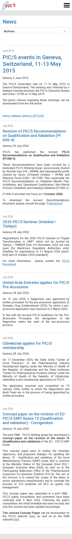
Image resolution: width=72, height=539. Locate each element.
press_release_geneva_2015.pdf (23, 115)
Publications (54, 203)
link (32, 516)
